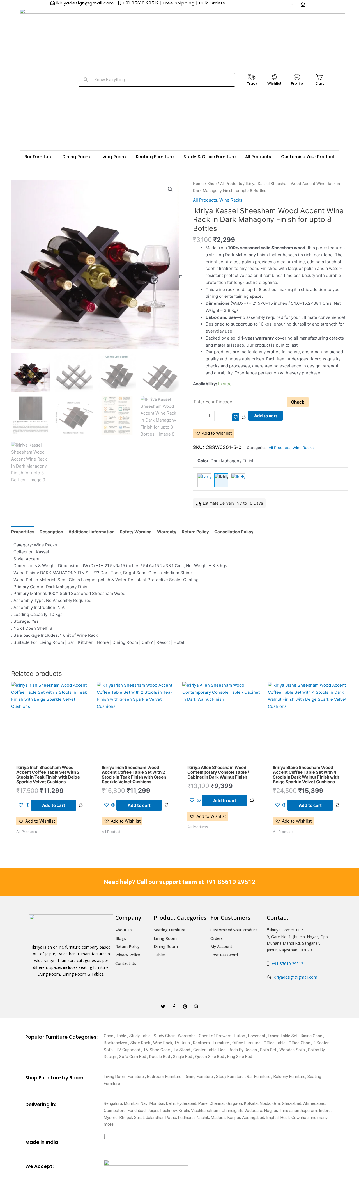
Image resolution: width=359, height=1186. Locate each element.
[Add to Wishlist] (235, 417)
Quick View (51, 756)
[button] (170, 189)
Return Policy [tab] (195, 531)
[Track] (252, 77)
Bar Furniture (38, 157)
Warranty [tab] (166, 531)
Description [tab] (51, 531)
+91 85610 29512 (286, 963)
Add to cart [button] (53, 805)
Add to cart (265, 415)
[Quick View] (27, 805)
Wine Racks (230, 200)
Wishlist (274, 83)
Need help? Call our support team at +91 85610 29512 (180, 881)
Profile (297, 83)
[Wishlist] (274, 77)
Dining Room (76, 157)
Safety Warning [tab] (136, 531)
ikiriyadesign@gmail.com (294, 977)
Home (198, 183)
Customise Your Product (308, 157)
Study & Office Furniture (209, 157)
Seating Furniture (155, 157)
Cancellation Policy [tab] (234, 531)
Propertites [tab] (22, 531)
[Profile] (297, 77)
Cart (319, 83)
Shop (212, 183)
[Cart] (319, 77)
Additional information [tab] (91, 531)
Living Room (113, 157)
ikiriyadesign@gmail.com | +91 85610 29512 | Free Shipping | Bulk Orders (140, 3)
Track (252, 83)
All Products (258, 157)
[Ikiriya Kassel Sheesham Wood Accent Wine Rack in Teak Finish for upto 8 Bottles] (204, 480)
